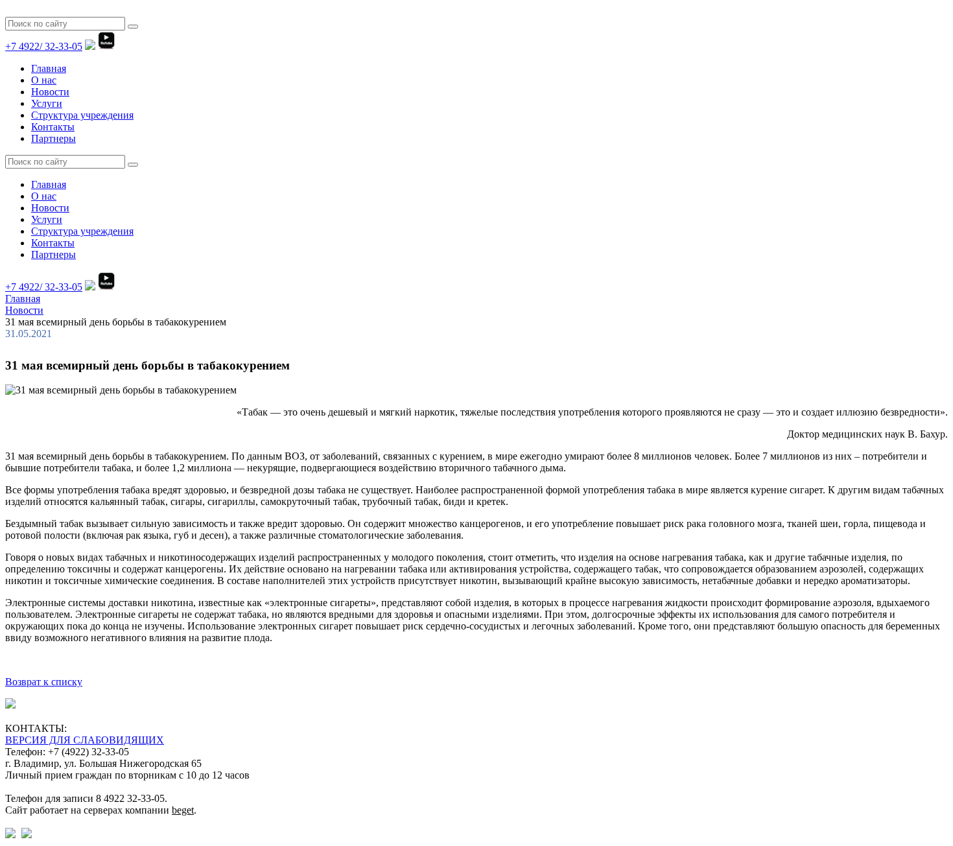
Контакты (53, 126)
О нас (43, 80)
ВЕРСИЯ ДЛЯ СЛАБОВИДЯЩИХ (84, 740)
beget (183, 810)
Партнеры (53, 138)
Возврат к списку (43, 681)
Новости (50, 91)
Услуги (46, 103)
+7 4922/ (43, 46)
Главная (48, 68)
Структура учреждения (82, 115)
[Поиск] (133, 27)
